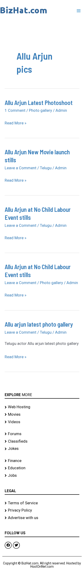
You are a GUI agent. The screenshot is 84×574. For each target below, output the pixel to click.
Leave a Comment (20, 168)
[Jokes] (42, 448)
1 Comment (15, 110)
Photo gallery (40, 110)
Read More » (15, 122)
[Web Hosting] (42, 407)
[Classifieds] (42, 441)
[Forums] (42, 434)
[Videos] (42, 422)
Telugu (46, 168)
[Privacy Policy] (42, 510)
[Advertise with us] (42, 518)
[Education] (42, 468)
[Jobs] (42, 475)
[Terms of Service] (42, 503)
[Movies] (42, 414)
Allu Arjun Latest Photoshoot (39, 102)
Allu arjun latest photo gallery (39, 324)
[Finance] (42, 461)
